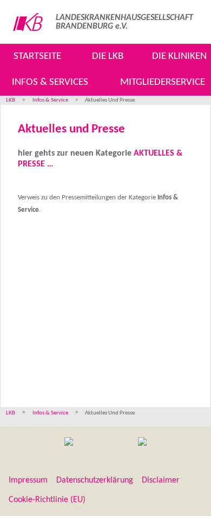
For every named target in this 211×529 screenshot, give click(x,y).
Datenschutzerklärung (94, 480)
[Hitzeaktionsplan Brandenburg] (68, 443)
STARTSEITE (37, 56)
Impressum (28, 480)
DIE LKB (107, 56)
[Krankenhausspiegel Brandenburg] (142, 443)
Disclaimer (161, 480)
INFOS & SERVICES (50, 82)
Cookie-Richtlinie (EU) (47, 499)
